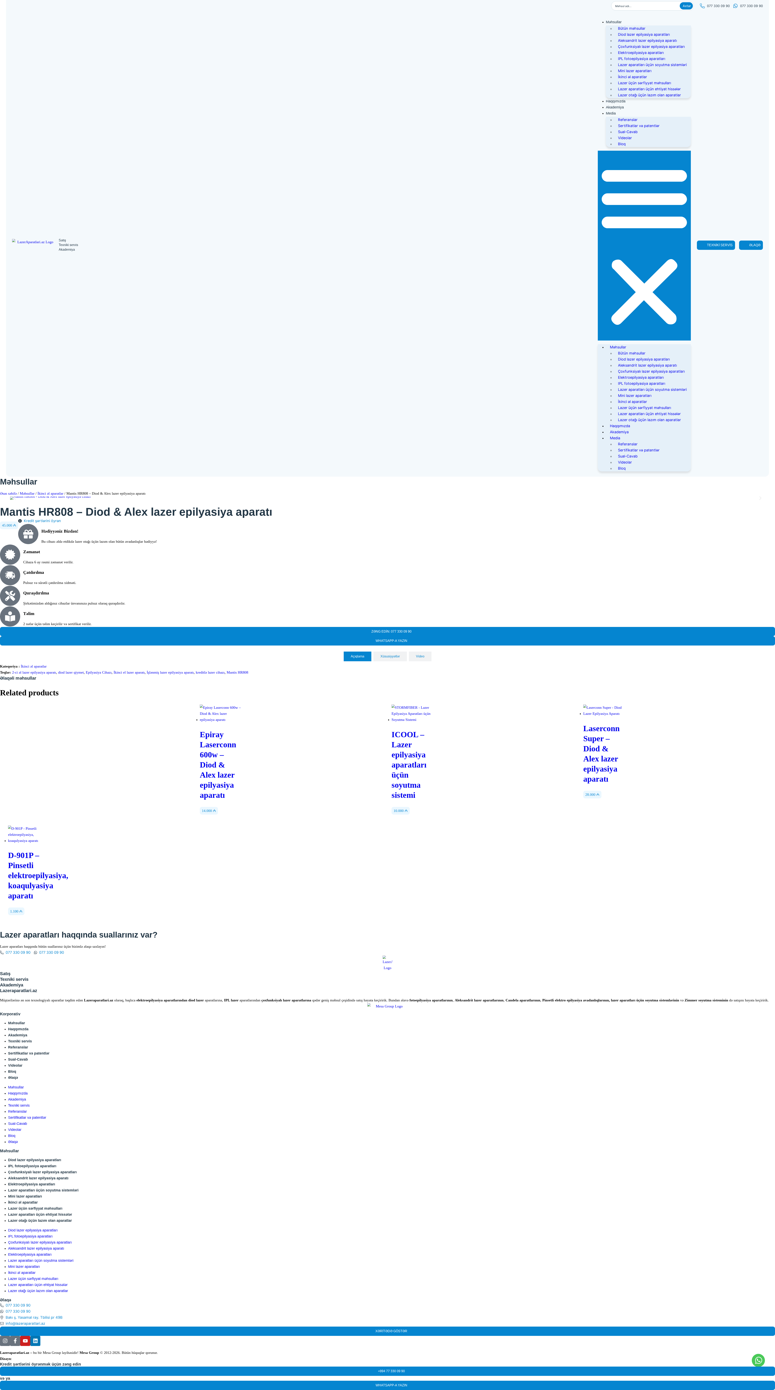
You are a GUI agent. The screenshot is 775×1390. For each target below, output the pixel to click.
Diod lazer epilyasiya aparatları (644, 34)
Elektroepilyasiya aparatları (641, 52)
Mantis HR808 (237, 672)
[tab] (357, 656)
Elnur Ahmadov (24, 1359)
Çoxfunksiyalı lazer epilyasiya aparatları (651, 46)
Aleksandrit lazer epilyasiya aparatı (647, 40)
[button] (644, 246)
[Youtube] (25, 1341)
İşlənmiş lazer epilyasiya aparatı (170, 672)
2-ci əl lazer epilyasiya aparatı (34, 672)
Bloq (622, 144)
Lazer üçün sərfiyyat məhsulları (644, 83)
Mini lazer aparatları (634, 71)
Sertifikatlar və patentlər (639, 126)
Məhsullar (614, 22)
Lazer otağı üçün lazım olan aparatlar (649, 95)
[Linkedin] (35, 1341)
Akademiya (615, 107)
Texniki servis (20, 1041)
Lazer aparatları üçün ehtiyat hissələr (649, 89)
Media (611, 113)
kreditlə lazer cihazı (210, 672)
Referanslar (628, 120)
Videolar (625, 138)
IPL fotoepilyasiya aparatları (641, 59)
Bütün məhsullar (631, 28)
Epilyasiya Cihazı (99, 672)
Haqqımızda (615, 101)
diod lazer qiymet (71, 672)
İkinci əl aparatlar (632, 77)
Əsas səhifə (8, 493)
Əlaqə (13, 1078)
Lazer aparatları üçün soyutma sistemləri (652, 65)
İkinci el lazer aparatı (129, 672)
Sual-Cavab (628, 132)
